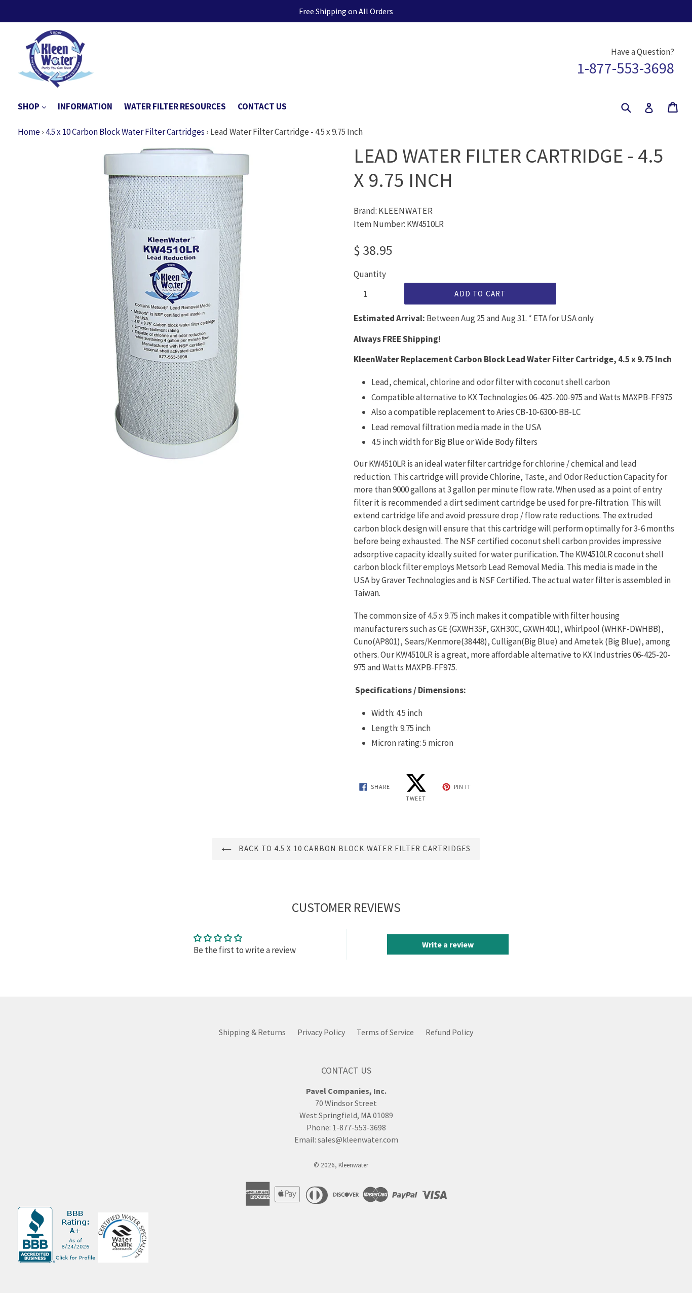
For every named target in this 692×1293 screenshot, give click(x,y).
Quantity (370, 274)
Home (29, 131)
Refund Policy (449, 1032)
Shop (37, 106)
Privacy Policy (321, 1032)
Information (85, 106)
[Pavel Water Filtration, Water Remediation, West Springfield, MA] (58, 1259)
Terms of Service (385, 1032)
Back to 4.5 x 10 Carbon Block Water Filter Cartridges (354, 848)
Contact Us (262, 106)
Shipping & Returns (252, 1032)
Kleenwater (353, 1165)
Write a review (448, 944)
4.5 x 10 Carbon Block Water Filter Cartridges (125, 131)
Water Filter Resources (175, 106)
